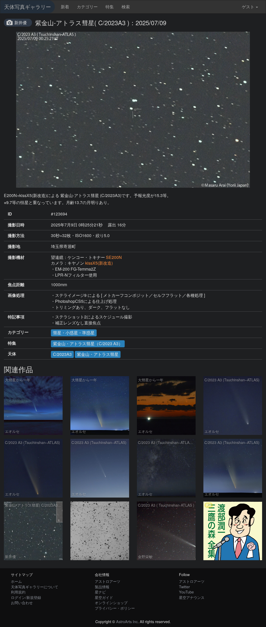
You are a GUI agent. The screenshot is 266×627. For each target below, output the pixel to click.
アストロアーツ (107, 581)
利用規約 (18, 592)
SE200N (114, 257)
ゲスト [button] (248, 7)
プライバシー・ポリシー (115, 608)
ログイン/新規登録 (26, 597)
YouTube (186, 592)
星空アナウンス (191, 597)
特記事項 (16, 317)
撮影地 (14, 246)
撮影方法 (16, 235)
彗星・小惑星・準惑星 (74, 333)
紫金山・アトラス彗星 (97, 354)
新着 (65, 7)
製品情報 (102, 586)
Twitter (184, 586)
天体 (12, 354)
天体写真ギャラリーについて (34, 586)
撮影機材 (16, 257)
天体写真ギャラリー (27, 6)
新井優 (20, 22)
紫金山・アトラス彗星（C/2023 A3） (88, 344)
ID (10, 214)
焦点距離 (16, 285)
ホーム (16, 581)
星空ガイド (104, 597)
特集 (109, 7)
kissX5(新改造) (99, 263)
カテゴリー (87, 7)
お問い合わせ (22, 602)
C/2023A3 (62, 354)
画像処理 (16, 295)
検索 (126, 7)
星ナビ (100, 592)
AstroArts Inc (127, 621)
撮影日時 (16, 225)
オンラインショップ (111, 602)
